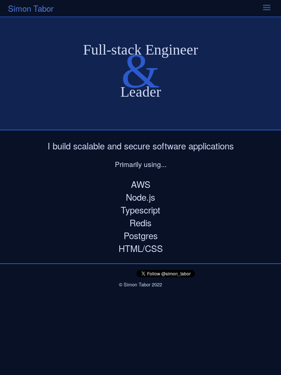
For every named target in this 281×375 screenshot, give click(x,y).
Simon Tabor (30, 8)
